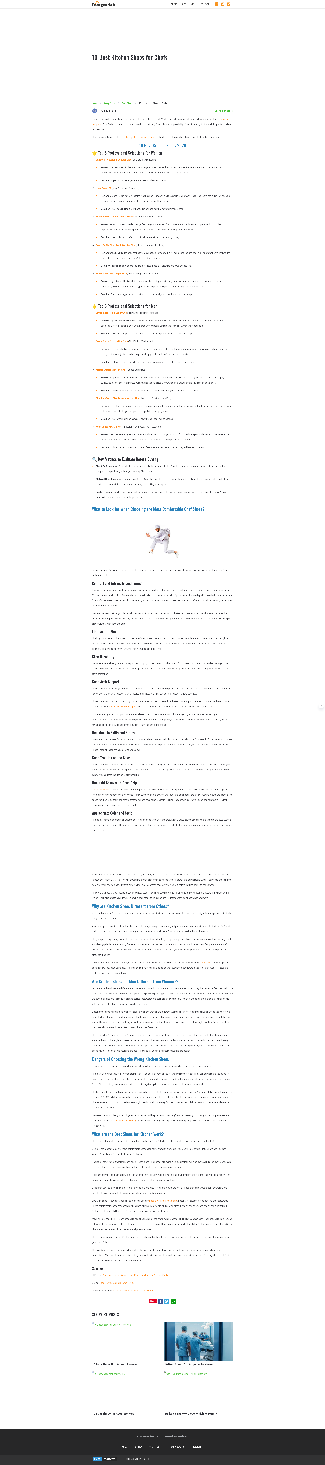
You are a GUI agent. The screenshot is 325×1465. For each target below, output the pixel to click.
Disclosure (196, 1446)
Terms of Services (176, 1446)
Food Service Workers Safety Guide (117, 1282)
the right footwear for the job (140, 137)
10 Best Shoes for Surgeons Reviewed (188, 1364)
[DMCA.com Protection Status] (104, 1461)
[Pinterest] (222, 4)
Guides (174, 4)
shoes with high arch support (123, 706)
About (194, 4)
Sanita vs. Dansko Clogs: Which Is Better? (190, 1413)
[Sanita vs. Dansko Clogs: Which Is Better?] (198, 1390)
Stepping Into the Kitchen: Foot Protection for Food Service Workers (136, 1275)
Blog (184, 4)
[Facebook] (216, 4)
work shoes (207, 962)
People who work (100, 789)
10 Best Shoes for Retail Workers (113, 1413)
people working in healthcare (163, 1200)
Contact (205, 4)
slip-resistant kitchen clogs (124, 1120)
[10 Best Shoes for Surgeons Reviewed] (198, 1341)
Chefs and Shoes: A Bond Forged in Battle (133, 1290)
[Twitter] (228, 4)
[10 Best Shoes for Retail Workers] (126, 1390)
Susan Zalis (110, 111)
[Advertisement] (162, 32)
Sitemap (138, 1446)
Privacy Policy (155, 1446)
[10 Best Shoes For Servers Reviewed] (126, 1341)
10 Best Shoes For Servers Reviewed (115, 1364)
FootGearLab (130, 1459)
